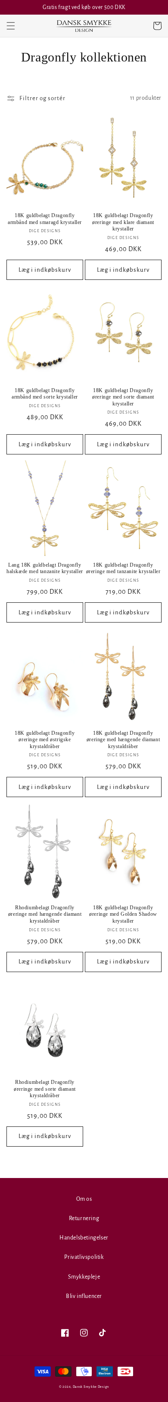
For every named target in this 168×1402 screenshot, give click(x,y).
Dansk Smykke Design (91, 1387)
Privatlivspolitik (83, 1257)
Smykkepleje (84, 1277)
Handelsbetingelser (84, 1238)
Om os (84, 1199)
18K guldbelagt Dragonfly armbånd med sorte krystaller (45, 393)
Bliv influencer (84, 1296)
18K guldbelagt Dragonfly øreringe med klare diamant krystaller (123, 222)
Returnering (84, 1218)
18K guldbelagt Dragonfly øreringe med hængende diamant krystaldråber (123, 739)
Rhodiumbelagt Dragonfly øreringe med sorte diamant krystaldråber (45, 1088)
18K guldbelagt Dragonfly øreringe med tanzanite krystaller (123, 568)
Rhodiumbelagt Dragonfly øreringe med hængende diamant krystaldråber (44, 914)
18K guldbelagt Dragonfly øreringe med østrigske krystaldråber (45, 739)
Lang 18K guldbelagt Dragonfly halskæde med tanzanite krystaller (44, 568)
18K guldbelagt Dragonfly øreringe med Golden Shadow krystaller (123, 914)
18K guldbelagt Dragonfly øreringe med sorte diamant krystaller (123, 397)
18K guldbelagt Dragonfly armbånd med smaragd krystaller (45, 218)
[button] (10, 25)
